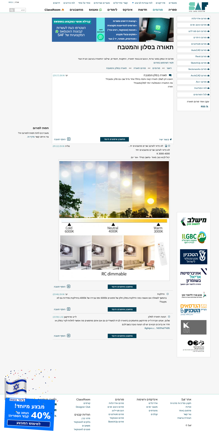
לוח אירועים (69, 3)
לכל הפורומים (200, 94)
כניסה (10, 2)
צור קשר (187, 414)
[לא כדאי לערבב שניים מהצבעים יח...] (111, 220)
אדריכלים (153, 403)
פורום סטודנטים (199, 44)
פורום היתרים (200, 37)
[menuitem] (171, 3)
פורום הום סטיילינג (198, 31)
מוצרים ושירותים (102, 3)
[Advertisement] (113, 113)
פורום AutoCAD (199, 50)
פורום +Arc (201, 82)
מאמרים (173, 3)
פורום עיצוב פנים (198, 24)
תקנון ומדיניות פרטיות (180, 403)
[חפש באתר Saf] (11, 10)
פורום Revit (201, 56)
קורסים (87, 403)
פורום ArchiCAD (199, 75)
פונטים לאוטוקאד (82, 429)
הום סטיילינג (118, 410)
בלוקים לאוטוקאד (82, 422)
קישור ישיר (164, 139)
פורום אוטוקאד (117, 418)
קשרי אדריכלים (120, 3)
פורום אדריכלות (199, 18)
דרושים (56, 3)
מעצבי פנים (152, 407)
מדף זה (31, 136)
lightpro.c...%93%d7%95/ (157, 328)
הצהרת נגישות (184, 418)
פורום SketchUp (199, 63)
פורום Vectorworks (197, 69)
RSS (203, 106)
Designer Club (83, 407)
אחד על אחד (84, 3)
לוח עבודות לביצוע (143, 3)
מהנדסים (153, 410)
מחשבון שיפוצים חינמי (114, 139)
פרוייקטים (160, 3)
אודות (188, 407)
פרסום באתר (185, 410)
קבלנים (154, 414)
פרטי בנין (86, 418)
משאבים (86, 425)
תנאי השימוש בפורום (164, 62)
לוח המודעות (200, 88)
